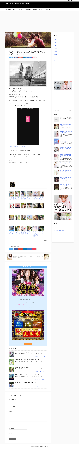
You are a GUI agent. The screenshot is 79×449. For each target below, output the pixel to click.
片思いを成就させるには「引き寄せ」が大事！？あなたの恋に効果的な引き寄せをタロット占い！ (35, 234)
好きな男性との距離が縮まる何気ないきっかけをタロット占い (29, 222)
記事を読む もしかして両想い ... (40, 386)
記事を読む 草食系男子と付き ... (40, 371)
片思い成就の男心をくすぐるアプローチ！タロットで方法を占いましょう (29, 374)
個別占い (55, 42)
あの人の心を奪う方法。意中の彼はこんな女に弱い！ (35, 198)
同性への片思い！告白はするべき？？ (29, 198)
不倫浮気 (55, 40)
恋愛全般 (55, 51)
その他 (55, 37)
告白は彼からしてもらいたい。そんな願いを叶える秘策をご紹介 (17, 222)
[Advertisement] (37, 23)
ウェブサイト (11, 433)
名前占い (55, 45)
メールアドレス (11, 428)
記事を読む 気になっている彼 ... (40, 356)
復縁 (54, 46)
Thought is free (45, 446)
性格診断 (55, 48)
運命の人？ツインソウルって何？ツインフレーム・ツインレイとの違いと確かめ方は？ (65, 139)
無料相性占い (15, 9)
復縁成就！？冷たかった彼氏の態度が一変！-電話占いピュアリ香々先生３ (66, 155)
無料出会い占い (41, 9)
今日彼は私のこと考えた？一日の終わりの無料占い (41, 198)
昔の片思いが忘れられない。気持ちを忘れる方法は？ (23, 198)
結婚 (54, 57)
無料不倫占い (35, 9)
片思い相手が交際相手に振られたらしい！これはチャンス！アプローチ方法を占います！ (11, 211)
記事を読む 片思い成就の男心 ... (40, 379)
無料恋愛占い (28, 9)
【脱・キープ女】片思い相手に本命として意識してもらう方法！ (23, 233)
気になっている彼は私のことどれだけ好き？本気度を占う (26, 352)
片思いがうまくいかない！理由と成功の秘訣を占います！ (23, 222)
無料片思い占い (21, 9)
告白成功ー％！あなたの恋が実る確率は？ (11, 222)
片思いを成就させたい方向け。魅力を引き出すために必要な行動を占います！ (17, 211)
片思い (45, 240)
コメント (10, 411)
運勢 (54, 60)
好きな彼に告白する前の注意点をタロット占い (41, 222)
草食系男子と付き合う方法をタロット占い (29, 232)
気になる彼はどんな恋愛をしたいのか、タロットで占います (17, 233)
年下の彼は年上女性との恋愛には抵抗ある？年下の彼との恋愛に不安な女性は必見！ (11, 199)
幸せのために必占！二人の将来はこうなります (62, 225)
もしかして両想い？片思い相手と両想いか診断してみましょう (27, 382)
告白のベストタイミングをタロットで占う (41, 210)
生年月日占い (56, 54)
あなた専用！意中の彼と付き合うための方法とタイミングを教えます (29, 210)
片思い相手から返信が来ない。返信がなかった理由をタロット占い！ (11, 233)
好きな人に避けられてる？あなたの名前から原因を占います (35, 210)
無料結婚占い (48, 9)
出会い (55, 43)
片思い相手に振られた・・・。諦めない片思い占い (17, 198)
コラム (55, 39)
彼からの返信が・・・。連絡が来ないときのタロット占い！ (35, 222)
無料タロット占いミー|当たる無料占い (19, 4)
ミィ (45, 241)
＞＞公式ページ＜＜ (28, 343)
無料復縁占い (8, 9)
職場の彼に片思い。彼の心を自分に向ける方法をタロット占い (41, 233)
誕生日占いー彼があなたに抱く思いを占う (23, 210)
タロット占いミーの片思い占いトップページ (18, 146)
